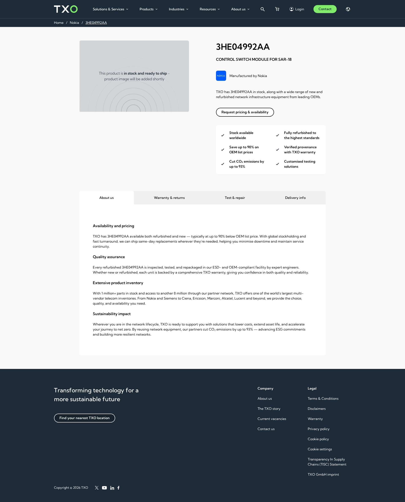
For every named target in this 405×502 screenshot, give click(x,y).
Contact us (266, 429)
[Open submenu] (127, 9)
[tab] (106, 197)
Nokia (74, 22)
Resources (208, 9)
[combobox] (262, 9)
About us (238, 9)
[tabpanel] (202, 279)
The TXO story (269, 408)
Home (58, 22)
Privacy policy (318, 429)
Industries (176, 9)
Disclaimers (317, 408)
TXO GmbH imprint (323, 474)
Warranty (315, 419)
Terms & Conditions (323, 398)
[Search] (262, 9)
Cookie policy (318, 439)
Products (147, 9)
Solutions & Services (108, 9)
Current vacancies (272, 419)
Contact (325, 9)
